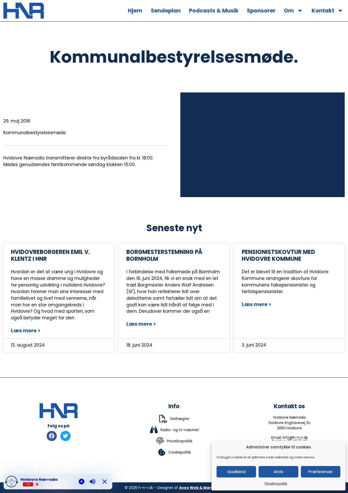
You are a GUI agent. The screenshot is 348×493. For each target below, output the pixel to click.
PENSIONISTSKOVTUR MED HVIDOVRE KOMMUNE (278, 255)
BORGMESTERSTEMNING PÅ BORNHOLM (164, 255)
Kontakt (323, 10)
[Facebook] (52, 436)
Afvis (278, 471)
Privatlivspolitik (276, 483)
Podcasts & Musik (213, 10)
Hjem (135, 10)
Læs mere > (26, 330)
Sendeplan (166, 10)
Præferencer (320, 471)
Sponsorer (261, 10)
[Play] (81, 481)
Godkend (236, 471)
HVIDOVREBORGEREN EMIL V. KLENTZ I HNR (50, 255)
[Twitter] (65, 436)
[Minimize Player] (104, 481)
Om (289, 10)
